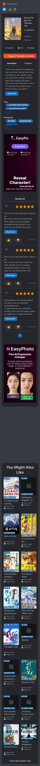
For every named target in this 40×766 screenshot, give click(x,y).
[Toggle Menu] (15, 9)
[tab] (12, 63)
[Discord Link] (4, 9)
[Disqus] (20, 435)
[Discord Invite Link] (4, 9)
